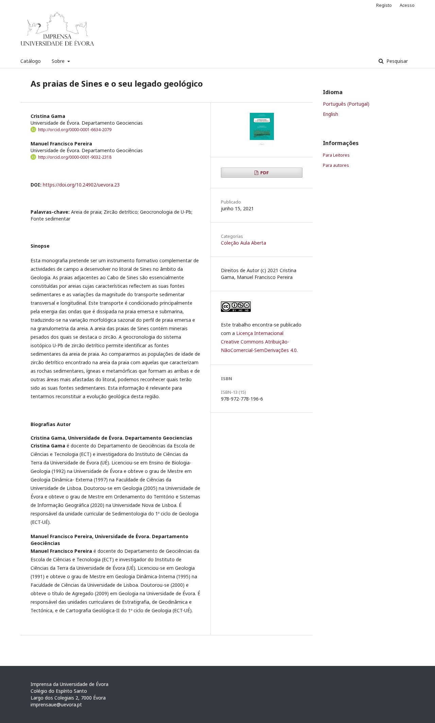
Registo (384, 5)
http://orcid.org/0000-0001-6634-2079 (74, 130)
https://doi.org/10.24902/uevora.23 (81, 184)
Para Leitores (336, 155)
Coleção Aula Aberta (243, 243)
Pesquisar (396, 61)
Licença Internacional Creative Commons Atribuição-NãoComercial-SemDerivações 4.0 (259, 341)
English (330, 114)
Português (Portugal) (346, 104)
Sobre (59, 61)
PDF (264, 173)
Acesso (407, 5)
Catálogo (30, 61)
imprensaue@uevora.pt (56, 704)
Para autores (336, 165)
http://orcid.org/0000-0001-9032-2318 (74, 157)
